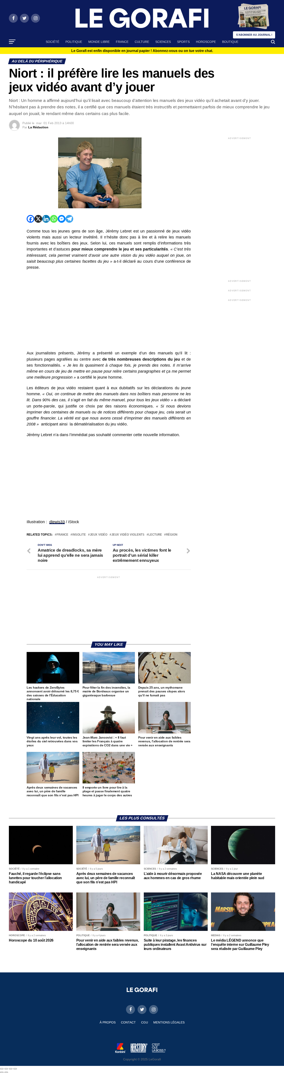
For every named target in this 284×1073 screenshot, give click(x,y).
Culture (142, 42)
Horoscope (206, 42)
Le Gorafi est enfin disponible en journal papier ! (142, 51)
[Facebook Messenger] (61, 219)
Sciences (163, 42)
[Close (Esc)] (2, 1068)
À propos (108, 1022)
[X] (38, 219)
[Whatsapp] (54, 219)
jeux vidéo (98, 534)
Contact (128, 1022)
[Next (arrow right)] (6, 1072)
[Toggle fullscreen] (10, 1068)
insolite (79, 534)
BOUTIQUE (230, 42)
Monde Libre (99, 42)
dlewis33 (57, 522)
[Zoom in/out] (15, 1068)
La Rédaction (38, 127)
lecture (155, 534)
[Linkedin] (46, 219)
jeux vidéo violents (127, 534)
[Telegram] (69, 219)
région (171, 534)
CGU (144, 1022)
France (122, 42)
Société (52, 42)
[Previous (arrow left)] (2, 1072)
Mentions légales (169, 1022)
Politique (73, 42)
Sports (183, 42)
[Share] (6, 1068)
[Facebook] (30, 219)
